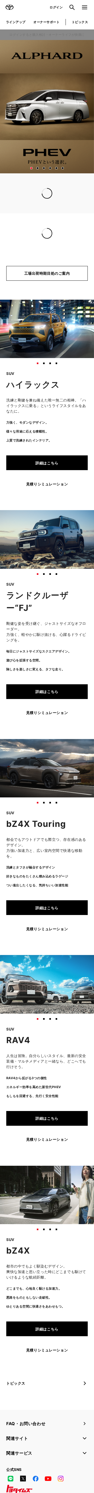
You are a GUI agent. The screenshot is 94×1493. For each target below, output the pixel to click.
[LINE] (10, 1478)
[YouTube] (48, 1478)
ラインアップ (16, 22)
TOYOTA (9, 7)
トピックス (80, 22)
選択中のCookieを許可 (47, 826)
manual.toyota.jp (22, 686)
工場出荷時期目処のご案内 (47, 273)
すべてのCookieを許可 (47, 810)
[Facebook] (35, 1478)
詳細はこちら (47, 463)
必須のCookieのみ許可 (47, 842)
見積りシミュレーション (47, 484)
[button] (31, 168)
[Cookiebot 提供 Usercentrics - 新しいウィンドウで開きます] (65, 648)
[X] (23, 1478)
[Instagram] (60, 1478)
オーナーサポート (46, 22)
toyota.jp (42, 680)
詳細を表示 (69, 794)
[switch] (82, 748)
